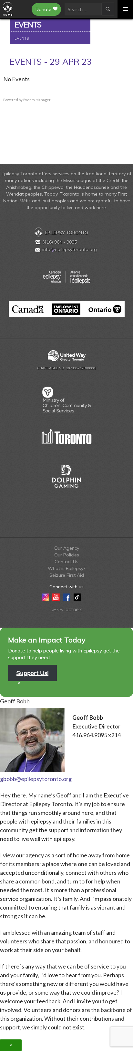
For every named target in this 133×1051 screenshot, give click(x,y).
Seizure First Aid (66, 575)
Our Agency (66, 548)
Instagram (45, 597)
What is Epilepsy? (66, 568)
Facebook (66, 597)
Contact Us (66, 561)
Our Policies (66, 555)
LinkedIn (88, 597)
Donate (43, 9)
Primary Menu (125, 9)
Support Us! (32, 673)
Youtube (56, 597)
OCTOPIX (74, 610)
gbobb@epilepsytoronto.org (36, 778)
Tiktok (77, 597)
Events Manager (37, 100)
